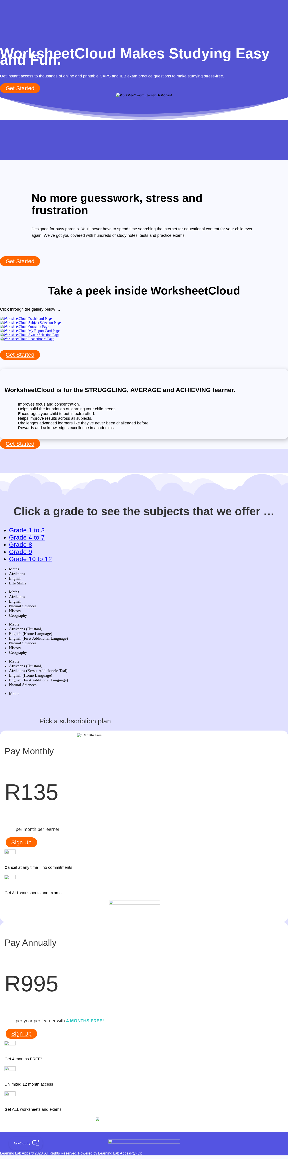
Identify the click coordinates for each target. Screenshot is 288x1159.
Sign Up (21, 842)
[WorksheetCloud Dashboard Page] (26, 318)
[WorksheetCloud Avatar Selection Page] (29, 335)
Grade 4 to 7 (27, 537)
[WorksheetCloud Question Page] (24, 327)
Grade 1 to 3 (27, 530)
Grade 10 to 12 (30, 558)
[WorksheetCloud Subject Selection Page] (30, 323)
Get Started (20, 88)
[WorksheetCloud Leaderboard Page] (27, 339)
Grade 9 (20, 551)
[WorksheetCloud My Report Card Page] (30, 331)
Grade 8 (20, 544)
